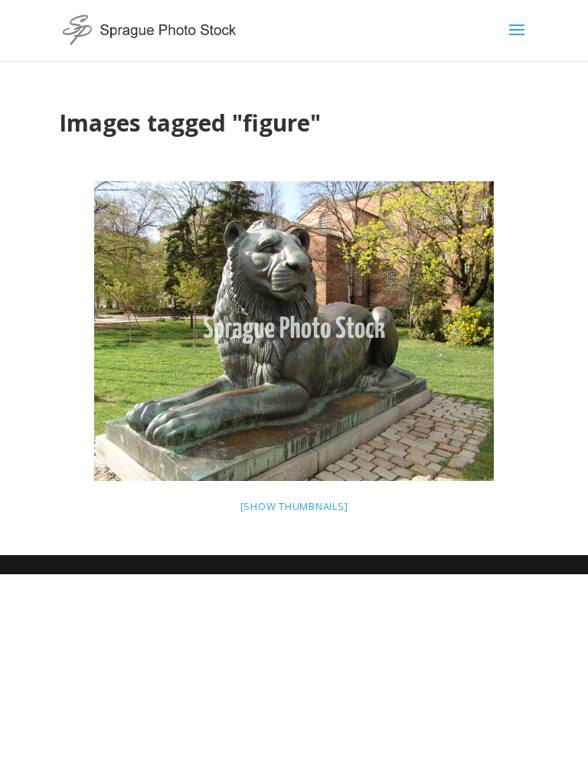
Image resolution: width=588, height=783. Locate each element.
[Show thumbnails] (294, 506)
